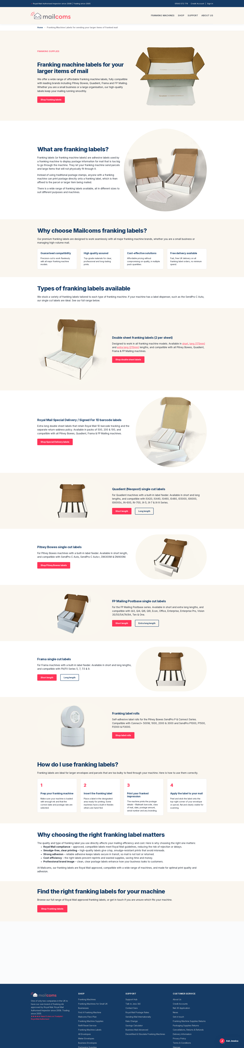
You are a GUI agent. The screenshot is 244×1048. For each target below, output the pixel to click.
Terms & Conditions (182, 1043)
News (175, 1012)
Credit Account (197, 3)
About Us (207, 15)
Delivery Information (182, 1034)
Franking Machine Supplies (90, 1021)
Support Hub (131, 999)
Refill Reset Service (87, 1025)
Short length (122, 511)
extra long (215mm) (128, 347)
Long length (144, 511)
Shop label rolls (123, 735)
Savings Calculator (134, 1025)
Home (40, 27)
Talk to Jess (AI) (133, 1004)
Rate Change (132, 1021)
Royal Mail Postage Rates (137, 1012)
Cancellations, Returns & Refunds (188, 1030)
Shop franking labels (51, 99)
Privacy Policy (179, 1038)
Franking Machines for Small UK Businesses (93, 1006)
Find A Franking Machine (89, 1012)
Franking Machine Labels (89, 1030)
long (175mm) (197, 343)
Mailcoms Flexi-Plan (87, 1017)
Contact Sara (132, 1008)
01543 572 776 (181, 3)
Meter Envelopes (86, 1038)
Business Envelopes (87, 1043)
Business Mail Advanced (137, 1030)
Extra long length (146, 623)
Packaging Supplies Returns (186, 1025)
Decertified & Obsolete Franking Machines (145, 1034)
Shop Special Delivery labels (55, 442)
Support (193, 15)
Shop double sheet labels (128, 359)
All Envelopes (84, 1034)
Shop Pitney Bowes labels (54, 565)
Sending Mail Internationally (138, 1017)
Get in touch (178, 1017)
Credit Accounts (180, 1004)
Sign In (210, 3)
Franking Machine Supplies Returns (189, 1021)
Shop (181, 15)
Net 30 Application (181, 1008)
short (185, 343)
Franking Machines (163, 15)
